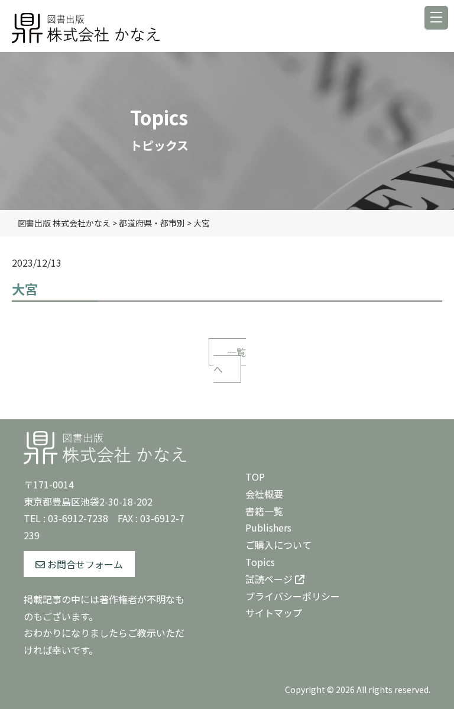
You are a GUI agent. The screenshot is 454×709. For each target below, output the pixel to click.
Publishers (268, 527)
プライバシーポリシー (292, 596)
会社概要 (264, 494)
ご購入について (278, 545)
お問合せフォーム (84, 564)
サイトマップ (273, 613)
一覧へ (229, 360)
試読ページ (270, 579)
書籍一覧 (264, 511)
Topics (260, 562)
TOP (255, 477)
